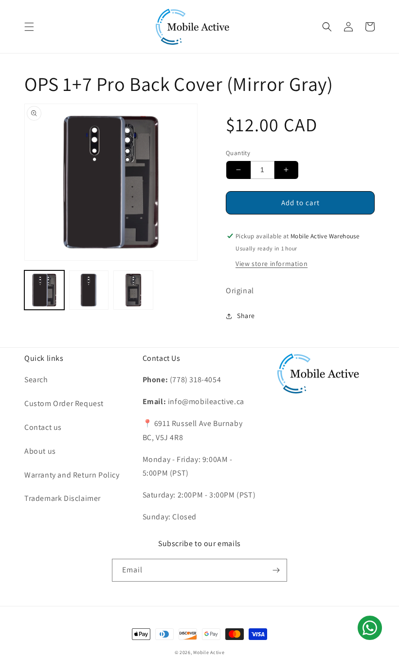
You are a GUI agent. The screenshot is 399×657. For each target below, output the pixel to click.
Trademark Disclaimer (62, 498)
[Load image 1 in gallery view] (44, 290)
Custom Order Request (64, 403)
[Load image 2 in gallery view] (89, 290)
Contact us (43, 427)
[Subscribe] (276, 570)
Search (36, 379)
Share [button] (246, 315)
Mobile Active (208, 652)
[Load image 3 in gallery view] (133, 290)
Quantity (238, 153)
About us (40, 451)
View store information (272, 263)
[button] (29, 26)
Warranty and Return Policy (72, 475)
